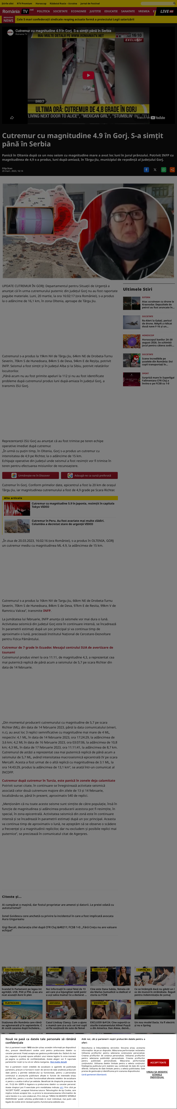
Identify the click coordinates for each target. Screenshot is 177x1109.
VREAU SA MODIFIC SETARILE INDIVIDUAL (157, 1074)
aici (61, 1087)
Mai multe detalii (58, 1062)
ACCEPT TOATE (158, 1062)
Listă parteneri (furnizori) (94, 1074)
